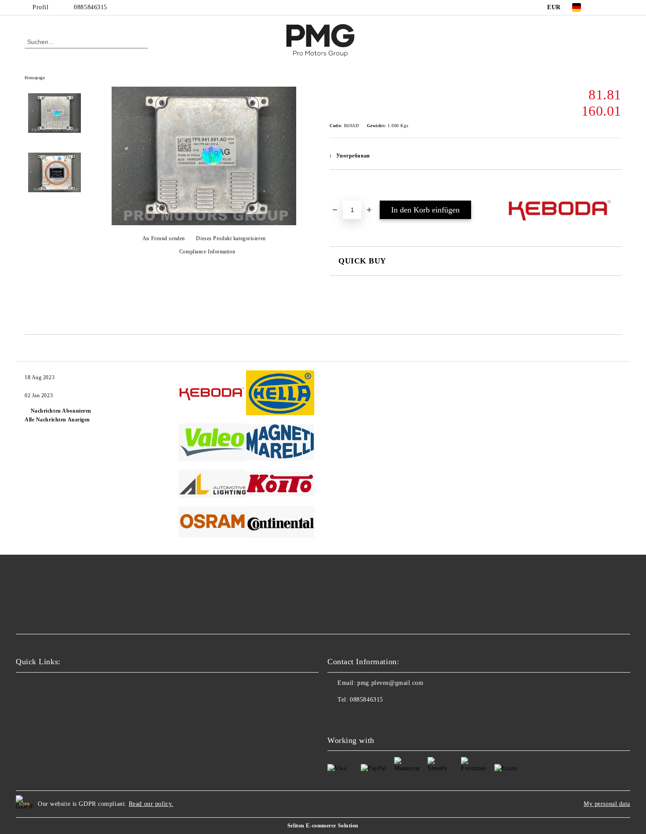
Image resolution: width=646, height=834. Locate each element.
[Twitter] (616, 7)
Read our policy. (151, 804)
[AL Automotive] (212, 485)
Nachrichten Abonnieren (61, 411)
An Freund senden (163, 238)
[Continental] (280, 523)
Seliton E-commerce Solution (323, 826)
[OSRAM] (212, 523)
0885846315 (90, 7)
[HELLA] (280, 394)
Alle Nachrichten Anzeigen (57, 420)
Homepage (35, 77)
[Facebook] (603, 7)
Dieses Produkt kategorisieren (230, 238)
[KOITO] (280, 485)
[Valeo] (212, 444)
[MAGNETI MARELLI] (280, 443)
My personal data (607, 804)
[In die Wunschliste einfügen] (346, 184)
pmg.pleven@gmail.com (390, 683)
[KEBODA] (212, 393)
